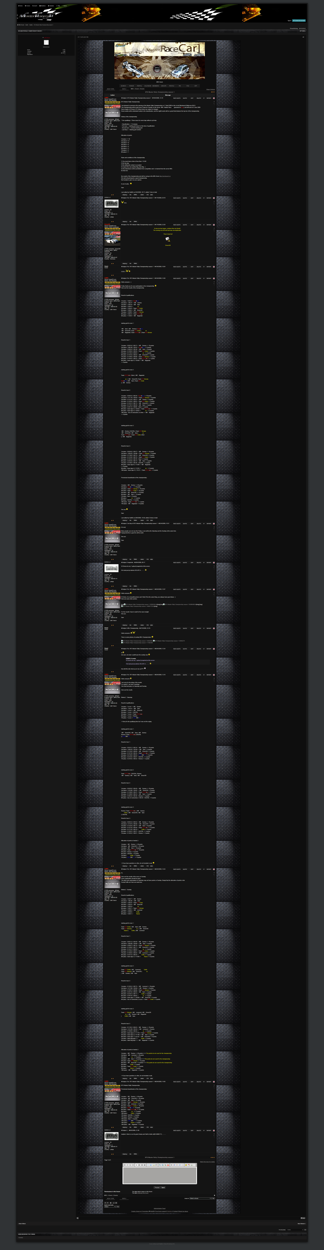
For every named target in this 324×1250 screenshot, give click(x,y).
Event (27, 25)
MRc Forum (21, 25)
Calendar (51, 5)
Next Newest (301, 1223)
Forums (28, 5)
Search (35, 5)
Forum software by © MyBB (155, 1244)
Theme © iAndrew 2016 (169, 1244)
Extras (65, 5)
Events (31, 25)
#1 (303, 37)
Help (58, 5)
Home (21, 5)
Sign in (289, 20)
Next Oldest (22, 1223)
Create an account (300, 20)
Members (43, 5)
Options (302, 31)
